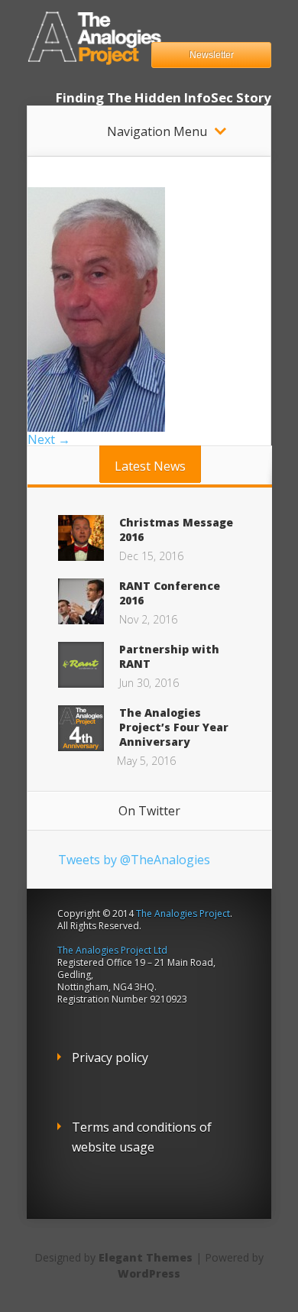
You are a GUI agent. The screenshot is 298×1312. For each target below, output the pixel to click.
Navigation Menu (157, 131)
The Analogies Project (183, 913)
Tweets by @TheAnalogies (134, 859)
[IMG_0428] (96, 427)
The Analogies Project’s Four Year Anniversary (173, 727)
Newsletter (211, 55)
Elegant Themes (146, 1257)
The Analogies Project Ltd (112, 950)
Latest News (150, 466)
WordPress (149, 1273)
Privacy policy (110, 1057)
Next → (49, 439)
